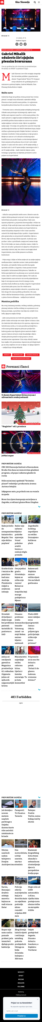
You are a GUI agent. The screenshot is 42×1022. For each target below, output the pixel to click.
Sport (21, 976)
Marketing (21, 992)
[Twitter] (16, 44)
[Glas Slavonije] (2, 3)
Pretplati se (22, 1016)
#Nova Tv (7, 355)
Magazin (21, 983)
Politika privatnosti (21, 995)
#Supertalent (18, 355)
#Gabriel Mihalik (32, 355)
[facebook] (25, 44)
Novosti (21, 972)
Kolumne (21, 986)
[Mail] (21, 44)
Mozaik (21, 979)
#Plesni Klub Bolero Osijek (21, 358)
